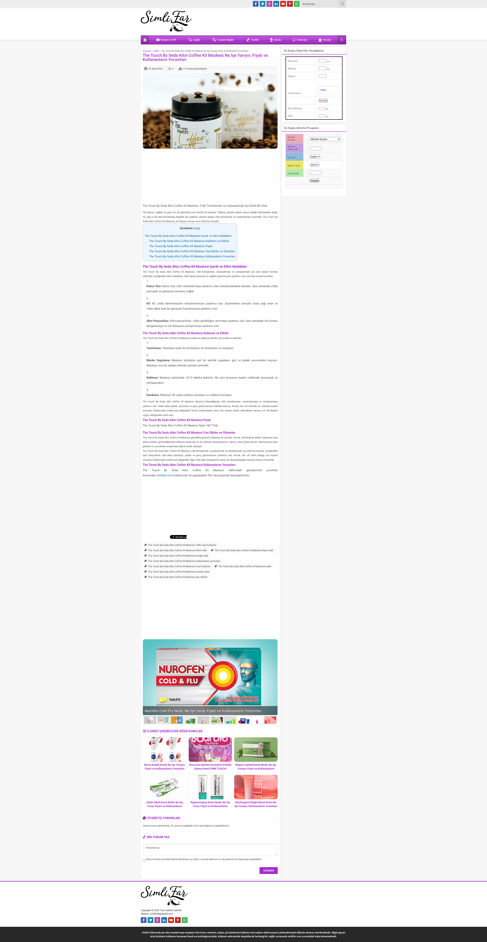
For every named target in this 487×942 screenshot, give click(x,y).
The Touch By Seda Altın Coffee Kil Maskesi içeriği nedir (178, 555)
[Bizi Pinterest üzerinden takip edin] (290, 4)
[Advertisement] (210, 176)
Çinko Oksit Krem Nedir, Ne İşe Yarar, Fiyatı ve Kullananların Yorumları (164, 806)
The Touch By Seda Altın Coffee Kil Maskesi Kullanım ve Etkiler (189, 241)
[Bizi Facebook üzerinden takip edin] (256, 4)
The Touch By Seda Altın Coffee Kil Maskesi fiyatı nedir (244, 550)
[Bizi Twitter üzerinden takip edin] (262, 4)
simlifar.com (165, 475)
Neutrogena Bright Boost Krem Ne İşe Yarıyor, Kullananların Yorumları (256, 804)
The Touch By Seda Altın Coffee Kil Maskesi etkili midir (177, 550)
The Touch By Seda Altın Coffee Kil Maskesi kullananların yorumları (184, 561)
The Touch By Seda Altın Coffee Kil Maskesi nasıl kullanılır (179, 566)
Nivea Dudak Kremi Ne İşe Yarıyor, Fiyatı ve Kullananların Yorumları (164, 766)
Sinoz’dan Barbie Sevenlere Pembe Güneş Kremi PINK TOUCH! (210, 766)
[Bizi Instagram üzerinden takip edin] (269, 4)
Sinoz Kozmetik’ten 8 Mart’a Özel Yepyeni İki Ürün (187, 710)
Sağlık (156, 50)
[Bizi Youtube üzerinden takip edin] (283, 4)
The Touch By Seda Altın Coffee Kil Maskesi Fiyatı (180, 246)
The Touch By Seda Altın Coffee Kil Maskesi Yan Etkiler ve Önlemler (192, 251)
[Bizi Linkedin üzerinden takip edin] (276, 4)
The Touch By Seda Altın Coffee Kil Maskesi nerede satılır (179, 571)
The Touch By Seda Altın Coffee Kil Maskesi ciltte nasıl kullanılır (182, 545)
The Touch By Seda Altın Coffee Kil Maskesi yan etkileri (177, 577)
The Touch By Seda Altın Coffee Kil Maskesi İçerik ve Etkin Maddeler (188, 236)
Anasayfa (147, 50)
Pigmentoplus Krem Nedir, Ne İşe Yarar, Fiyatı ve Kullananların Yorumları (210, 806)
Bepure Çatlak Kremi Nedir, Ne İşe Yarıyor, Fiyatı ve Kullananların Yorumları (256, 768)
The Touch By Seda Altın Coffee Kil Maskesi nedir (244, 566)
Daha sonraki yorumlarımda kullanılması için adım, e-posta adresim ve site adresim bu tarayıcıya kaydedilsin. (204, 859)
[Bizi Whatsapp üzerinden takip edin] (297, 4)
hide (196, 228)
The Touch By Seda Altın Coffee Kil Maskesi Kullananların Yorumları (192, 256)
